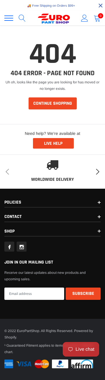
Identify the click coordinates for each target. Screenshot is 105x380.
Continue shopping (52, 103)
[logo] (53, 18)
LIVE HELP (53, 143)
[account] (84, 18)
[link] (9, 247)
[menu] (8, 18)
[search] (22, 18)
